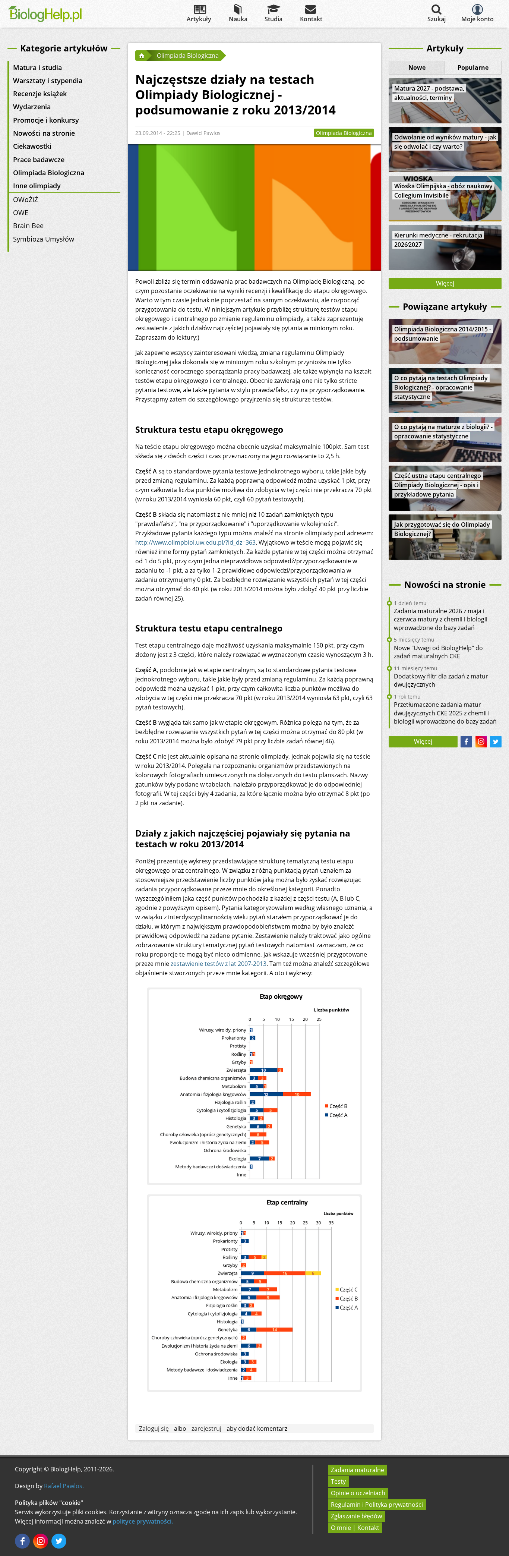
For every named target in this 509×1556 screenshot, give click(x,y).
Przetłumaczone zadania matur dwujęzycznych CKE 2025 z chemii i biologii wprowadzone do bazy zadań (445, 712)
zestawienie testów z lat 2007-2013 (218, 964)
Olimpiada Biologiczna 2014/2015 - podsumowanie (442, 334)
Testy (338, 1481)
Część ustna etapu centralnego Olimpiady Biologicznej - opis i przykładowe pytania (437, 485)
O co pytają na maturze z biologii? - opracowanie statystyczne (443, 431)
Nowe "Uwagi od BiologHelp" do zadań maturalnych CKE (438, 652)
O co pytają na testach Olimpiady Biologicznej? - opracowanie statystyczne (441, 387)
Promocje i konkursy (46, 120)
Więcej (445, 283)
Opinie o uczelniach (358, 1493)
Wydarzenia (32, 106)
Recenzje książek (40, 93)
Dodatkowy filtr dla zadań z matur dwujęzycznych (441, 680)
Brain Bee (28, 225)
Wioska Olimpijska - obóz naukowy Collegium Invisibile (443, 190)
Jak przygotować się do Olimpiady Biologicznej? (442, 529)
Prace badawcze (38, 159)
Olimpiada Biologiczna (48, 172)
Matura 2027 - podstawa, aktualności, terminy (429, 93)
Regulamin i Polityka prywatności (377, 1504)
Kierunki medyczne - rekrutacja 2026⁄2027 (438, 240)
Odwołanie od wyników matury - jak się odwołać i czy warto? (445, 142)
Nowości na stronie (44, 133)
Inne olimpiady (37, 185)
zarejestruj (206, 1428)
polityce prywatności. (143, 1521)
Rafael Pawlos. (64, 1486)
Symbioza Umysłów (43, 238)
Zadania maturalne (357, 1470)
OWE (20, 212)
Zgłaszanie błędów (356, 1516)
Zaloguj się (154, 1428)
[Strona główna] (140, 55)
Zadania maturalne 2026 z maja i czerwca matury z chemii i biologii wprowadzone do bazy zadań (440, 619)
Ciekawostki (32, 146)
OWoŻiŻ (25, 199)
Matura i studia (37, 67)
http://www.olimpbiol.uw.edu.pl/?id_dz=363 (195, 542)
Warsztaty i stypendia (47, 80)
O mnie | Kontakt (355, 1528)
